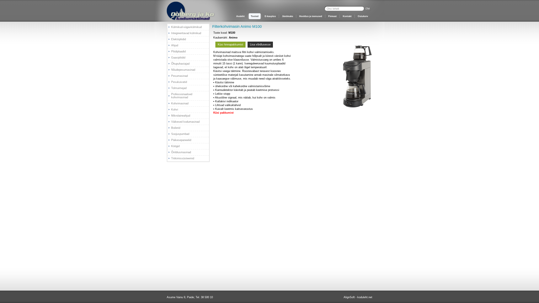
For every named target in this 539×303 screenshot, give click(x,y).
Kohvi (174, 109)
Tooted (255, 16)
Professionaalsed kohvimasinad (181, 96)
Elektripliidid (178, 39)
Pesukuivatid (179, 82)
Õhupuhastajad (180, 63)
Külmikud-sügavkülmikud (186, 27)
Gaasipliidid (178, 57)
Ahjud (174, 45)
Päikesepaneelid (181, 140)
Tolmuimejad (179, 88)
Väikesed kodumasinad (185, 121)
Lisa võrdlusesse (260, 44)
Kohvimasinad (179, 103)
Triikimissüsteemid (182, 158)
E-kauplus (270, 16)
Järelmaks (287, 16)
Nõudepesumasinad (183, 69)
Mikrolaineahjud (180, 115)
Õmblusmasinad (181, 152)
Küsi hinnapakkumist (230, 44)
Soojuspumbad (180, 134)
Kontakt (347, 16)
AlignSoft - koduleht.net (358, 297)
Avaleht (240, 16)
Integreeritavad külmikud (186, 33)
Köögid (175, 146)
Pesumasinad (179, 75)
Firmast (332, 16)
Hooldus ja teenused (310, 16)
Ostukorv (363, 16)
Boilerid (175, 127)
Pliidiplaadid (178, 51)
